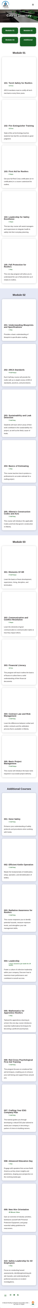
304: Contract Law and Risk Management (17, 715)
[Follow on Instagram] (10, 1295)
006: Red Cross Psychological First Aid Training (18, 1061)
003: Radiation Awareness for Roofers (18, 911)
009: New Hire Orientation (16, 1209)
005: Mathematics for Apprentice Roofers (14, 1012)
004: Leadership (11, 961)
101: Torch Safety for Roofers (18, 83)
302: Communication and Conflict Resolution (16, 619)
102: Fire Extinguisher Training (19, 126)
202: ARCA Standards (14, 370)
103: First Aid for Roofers (16, 171)
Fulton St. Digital (19, 1304)
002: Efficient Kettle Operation (18, 865)
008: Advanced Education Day (18, 1161)
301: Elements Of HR (14, 572)
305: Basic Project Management (12, 762)
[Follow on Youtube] (14, 1295)
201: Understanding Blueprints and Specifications (18, 326)
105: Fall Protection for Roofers (15, 266)
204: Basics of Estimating (16, 466)
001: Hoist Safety (12, 819)
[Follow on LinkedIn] (17, 1295)
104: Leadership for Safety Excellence (16, 218)
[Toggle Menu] (33, 4)
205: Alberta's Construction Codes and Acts (17, 513)
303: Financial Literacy (15, 665)
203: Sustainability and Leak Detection (17, 416)
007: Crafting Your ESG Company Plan (15, 1111)
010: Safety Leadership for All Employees (18, 1262)
